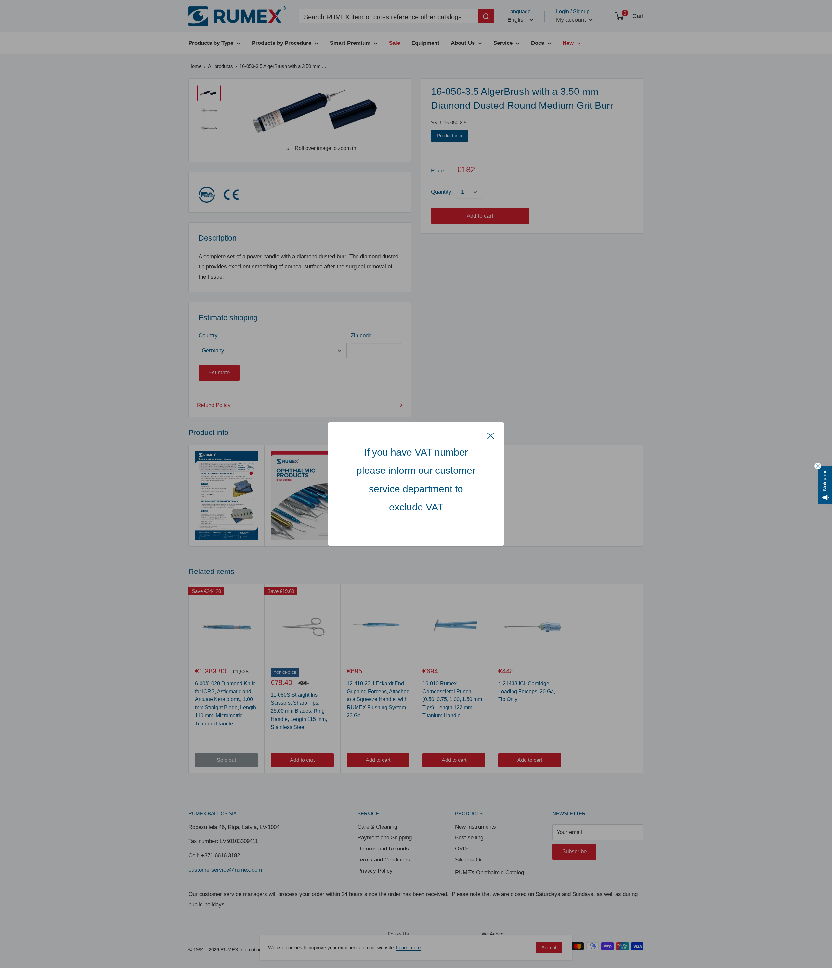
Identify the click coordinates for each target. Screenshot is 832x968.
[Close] (491, 435)
